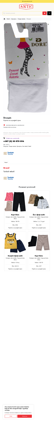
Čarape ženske (21, 19)
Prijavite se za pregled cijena (12, 120)
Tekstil (8, 19)
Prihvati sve (24, 416)
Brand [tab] (6, 162)
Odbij (10, 416)
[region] (18, 412)
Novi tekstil (24, 146)
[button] (48, 24)
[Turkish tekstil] (8, 153)
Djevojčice (13, 19)
